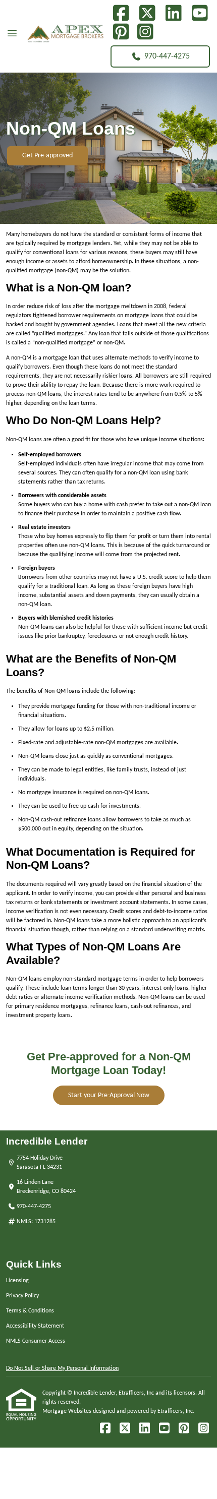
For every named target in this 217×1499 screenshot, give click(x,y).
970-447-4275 (167, 56)
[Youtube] (199, 13)
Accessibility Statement (35, 1326)
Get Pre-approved (47, 155)
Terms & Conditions (30, 1311)
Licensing (17, 1281)
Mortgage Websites (67, 1411)
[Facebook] (121, 13)
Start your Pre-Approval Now (108, 1095)
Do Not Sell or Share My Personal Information (62, 1368)
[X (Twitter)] (147, 13)
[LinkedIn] (173, 13)
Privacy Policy (22, 1296)
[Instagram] (145, 32)
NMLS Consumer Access (35, 1341)
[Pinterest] (121, 32)
